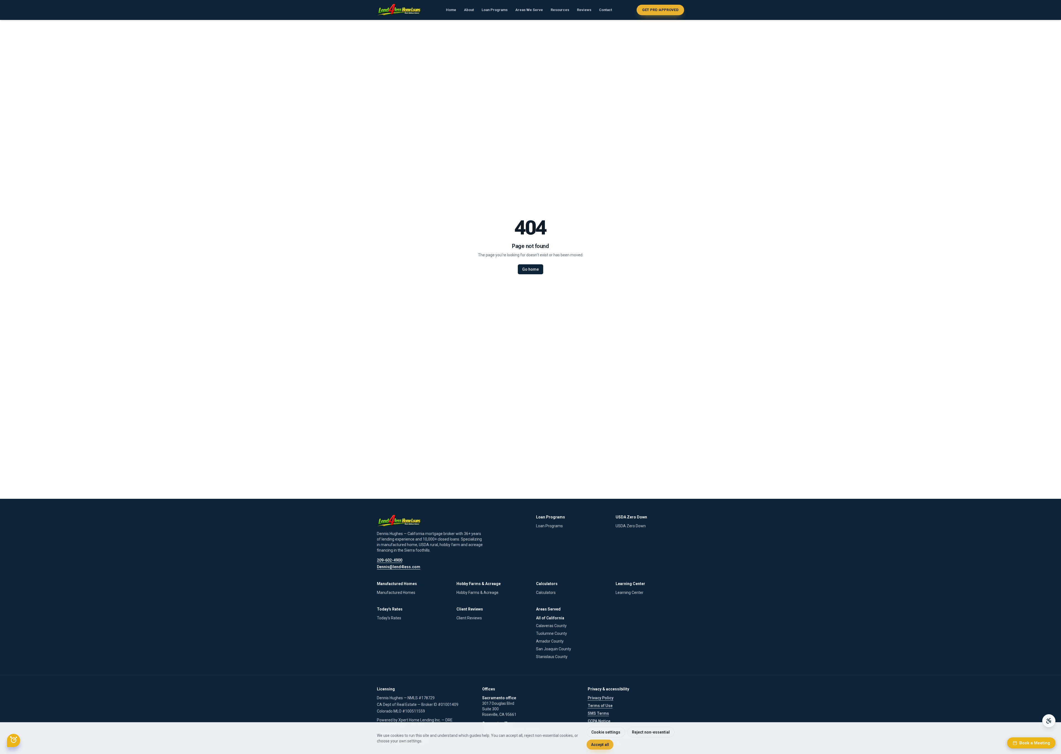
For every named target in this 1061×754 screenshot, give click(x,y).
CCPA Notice (599, 721)
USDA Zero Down (631, 526)
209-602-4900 (389, 560)
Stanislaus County (552, 656)
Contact (605, 10)
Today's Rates (389, 618)
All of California (550, 618)
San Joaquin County (553, 649)
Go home (530, 269)
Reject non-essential (651, 732)
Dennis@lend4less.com (398, 567)
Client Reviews (469, 618)
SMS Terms (598, 713)
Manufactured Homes (396, 592)
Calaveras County (551, 625)
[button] (13, 740)
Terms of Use (600, 705)
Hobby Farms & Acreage (477, 592)
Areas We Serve (529, 10)
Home (451, 10)
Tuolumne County (551, 633)
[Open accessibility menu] (1048, 720)
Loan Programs (495, 10)
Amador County (550, 641)
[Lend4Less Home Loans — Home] (399, 10)
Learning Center (630, 592)
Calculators (546, 592)
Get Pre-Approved (660, 10)
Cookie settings (605, 732)
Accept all (600, 744)
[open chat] (13, 740)
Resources (560, 10)
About (469, 10)
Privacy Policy (600, 698)
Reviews (584, 10)
